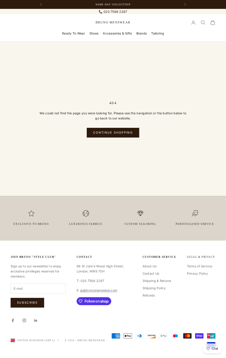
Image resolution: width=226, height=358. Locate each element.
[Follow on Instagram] (24, 320)
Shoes (93, 33)
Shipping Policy (154, 288)
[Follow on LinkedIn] (36, 320)
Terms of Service (199, 266)
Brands (141, 33)
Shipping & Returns (157, 281)
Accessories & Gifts (117, 33)
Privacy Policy (197, 273)
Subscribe (27, 302)
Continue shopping (113, 132)
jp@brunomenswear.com (98, 290)
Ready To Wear (73, 33)
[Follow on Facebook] (13, 320)
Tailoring (157, 33)
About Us (149, 266)
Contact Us (151, 273)
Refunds (149, 295)
